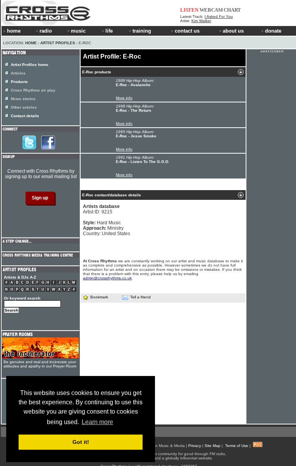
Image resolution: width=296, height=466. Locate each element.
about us (233, 31)
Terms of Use (236, 445)
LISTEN (189, 10)
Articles (18, 73)
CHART (232, 10)
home (14, 31)
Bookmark (99, 297)
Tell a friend (140, 297)
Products (19, 82)
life (109, 31)
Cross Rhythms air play (33, 90)
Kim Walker (201, 21)
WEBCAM (211, 10)
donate (273, 31)
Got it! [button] (80, 442)
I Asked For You (219, 16)
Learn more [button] (97, 422)
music (78, 31)
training (142, 31)
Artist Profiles (57, 43)
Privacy (194, 445)
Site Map (212, 445)
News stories (23, 99)
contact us (187, 31)
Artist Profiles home (29, 64)
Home (31, 43)
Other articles (24, 107)
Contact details (25, 116)
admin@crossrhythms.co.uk (107, 278)
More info (124, 98)
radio (46, 31)
